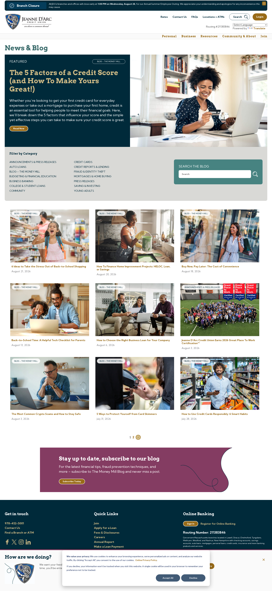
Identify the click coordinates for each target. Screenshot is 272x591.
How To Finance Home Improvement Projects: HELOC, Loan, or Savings (133, 268)
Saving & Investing (87, 185)
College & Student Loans (27, 185)
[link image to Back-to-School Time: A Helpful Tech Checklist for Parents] (49, 310)
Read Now (18, 128)
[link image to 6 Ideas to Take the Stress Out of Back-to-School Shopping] (49, 236)
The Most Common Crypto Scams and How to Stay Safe (46, 413)
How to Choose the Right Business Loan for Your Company (133, 340)
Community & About (239, 36)
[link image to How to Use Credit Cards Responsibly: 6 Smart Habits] (219, 384)
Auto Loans (17, 166)
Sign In (190, 523)
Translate (259, 28)
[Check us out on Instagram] (21, 543)
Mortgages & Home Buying (92, 176)
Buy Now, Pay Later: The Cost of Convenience (210, 266)
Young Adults (84, 190)
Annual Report (104, 542)
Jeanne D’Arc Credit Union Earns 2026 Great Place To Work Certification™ (218, 342)
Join (264, 36)
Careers (99, 537)
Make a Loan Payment (109, 546)
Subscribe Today (72, 481)
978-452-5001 (14, 523)
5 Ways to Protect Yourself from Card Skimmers (127, 413)
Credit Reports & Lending (91, 166)
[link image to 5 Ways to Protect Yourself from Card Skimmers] (134, 384)
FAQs (194, 16)
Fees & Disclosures (106, 532)
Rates (164, 16)
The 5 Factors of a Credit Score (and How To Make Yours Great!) (63, 80)
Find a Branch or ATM (19, 532)
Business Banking (21, 181)
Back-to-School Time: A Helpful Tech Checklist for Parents (48, 340)
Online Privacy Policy (146, 560)
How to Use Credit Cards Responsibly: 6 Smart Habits (215, 413)
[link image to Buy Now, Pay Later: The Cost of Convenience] (219, 236)
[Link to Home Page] (28, 22)
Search (237, 16)
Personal (169, 36)
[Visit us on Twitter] (14, 543)
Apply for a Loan (105, 528)
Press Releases (84, 181)
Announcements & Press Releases (32, 162)
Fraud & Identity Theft (89, 171)
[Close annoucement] (263, 559)
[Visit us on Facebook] (7, 543)
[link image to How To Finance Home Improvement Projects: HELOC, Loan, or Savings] (134, 236)
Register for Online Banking (218, 523)
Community (17, 190)
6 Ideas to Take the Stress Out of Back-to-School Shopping (48, 266)
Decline (193, 578)
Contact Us (180, 16)
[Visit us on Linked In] (28, 543)
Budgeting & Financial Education (32, 176)
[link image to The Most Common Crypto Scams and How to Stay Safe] (49, 384)
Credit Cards (83, 162)
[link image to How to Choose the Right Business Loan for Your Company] (134, 310)
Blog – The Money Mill (24, 171)
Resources (209, 36)
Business (188, 36)
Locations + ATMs (213, 16)
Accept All (168, 578)
